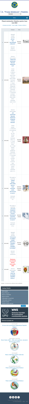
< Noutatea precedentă (6, 25)
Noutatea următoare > (22, 25)
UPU (27, 401)
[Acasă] (14, 4)
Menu (14, 17)
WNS (24, 401)
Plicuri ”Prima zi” (5, 293)
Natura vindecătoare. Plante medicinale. (14, 354)
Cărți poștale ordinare (7, 300)
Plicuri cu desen (5, 296)
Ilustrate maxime (5, 301)
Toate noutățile (15, 25)
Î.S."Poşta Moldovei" (17, 401)
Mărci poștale (5, 291)
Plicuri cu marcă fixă (6, 294)
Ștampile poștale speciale (7, 303)
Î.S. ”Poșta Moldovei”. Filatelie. (14, 12)
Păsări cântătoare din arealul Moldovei (14, 367)
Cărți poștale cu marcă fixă (8, 298)
